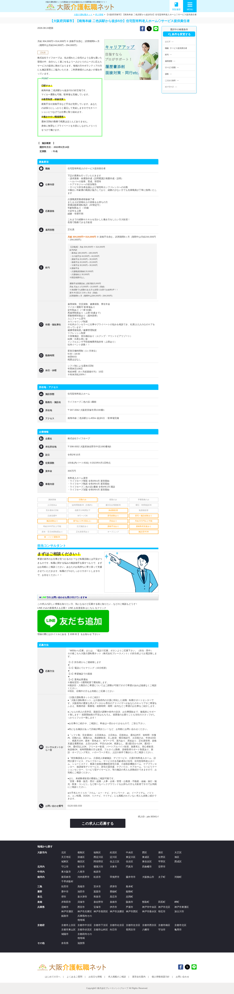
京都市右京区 (117, 925)
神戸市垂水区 (149, 911)
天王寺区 (66, 857)
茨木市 (97, 886)
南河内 (41, 877)
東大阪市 (66, 871)
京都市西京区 (149, 925)
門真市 (129, 866)
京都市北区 (180, 925)
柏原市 (97, 871)
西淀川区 (98, 857)
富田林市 (66, 877)
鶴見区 (81, 861)
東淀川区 (130, 857)
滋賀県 (81, 943)
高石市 (113, 896)
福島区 (97, 852)
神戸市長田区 (101, 911)
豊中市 (64, 891)
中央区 (129, 852)
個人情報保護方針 (161, 976)
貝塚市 (81, 901)
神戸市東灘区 (181, 907)
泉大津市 (82, 896)
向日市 (113, 929)
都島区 (81, 852)
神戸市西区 (132, 911)
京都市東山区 (68, 929)
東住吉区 (147, 861)
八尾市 (81, 871)
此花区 (113, 852)
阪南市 (129, 901)
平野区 (161, 861)
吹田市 (64, 886)
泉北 (39, 896)
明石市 (161, 911)
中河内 (41, 871)
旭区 (176, 857)
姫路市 (64, 915)
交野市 (161, 866)
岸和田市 (66, 901)
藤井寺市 (130, 877)
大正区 (178, 852)
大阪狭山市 (148, 877)
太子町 (161, 877)
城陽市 (64, 934)
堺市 (63, 896)
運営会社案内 (138, 976)
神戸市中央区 (149, 907)
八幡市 (145, 929)
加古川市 (179, 911)
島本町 (129, 886)
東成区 (145, 857)
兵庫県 (41, 907)
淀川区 (113, 857)
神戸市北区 (164, 907)
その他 (41, 943)
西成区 (178, 861)
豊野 (39, 891)
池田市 (81, 891)
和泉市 (97, 896)
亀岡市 (178, 929)
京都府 (41, 925)
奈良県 (64, 943)
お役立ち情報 (95, 976)
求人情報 (99, 14)
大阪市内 (42, 852)
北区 (63, 852)
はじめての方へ (52, 976)
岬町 (176, 901)
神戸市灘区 (67, 911)
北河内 (41, 866)
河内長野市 (83, 877)
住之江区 (114, 861)
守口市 (64, 866)
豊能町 (113, 891)
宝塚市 (97, 907)
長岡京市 (130, 929)
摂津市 (113, 886)
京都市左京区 (133, 925)
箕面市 (97, 891)
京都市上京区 (68, 925)
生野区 (161, 857)
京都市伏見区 (85, 929)
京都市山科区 (101, 929)
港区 (160, 852)
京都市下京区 (101, 925)
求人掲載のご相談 (117, 976)
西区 (144, 852)
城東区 (64, 861)
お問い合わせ (182, 976)
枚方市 (81, 866)
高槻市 (81, 886)
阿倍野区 (98, 861)
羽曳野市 (114, 877)
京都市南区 (164, 925)
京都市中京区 (85, 925)
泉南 (39, 901)
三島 (39, 886)
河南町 (178, 877)
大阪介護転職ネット (83, 14)
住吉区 (129, 861)
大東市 (113, 866)
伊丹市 (113, 907)
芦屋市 (129, 907)
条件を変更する (179, 34)
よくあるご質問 (74, 976)
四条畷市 (147, 866)
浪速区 (81, 857)
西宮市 (81, 907)
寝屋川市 (98, 866)
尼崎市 (64, 907)
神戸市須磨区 (117, 911)
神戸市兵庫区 (85, 911)
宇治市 (161, 929)
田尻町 (161, 901)
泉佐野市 (98, 901)
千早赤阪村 (67, 881)
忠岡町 (129, 896)
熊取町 (145, 901)
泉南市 (113, 901)
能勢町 (129, 891)
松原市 (97, 877)
